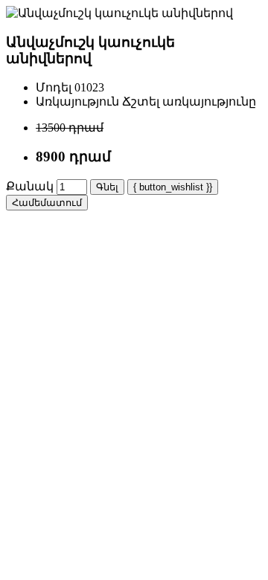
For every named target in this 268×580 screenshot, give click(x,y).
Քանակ (30, 186)
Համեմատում (47, 202)
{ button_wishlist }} (172, 187)
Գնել (107, 187)
